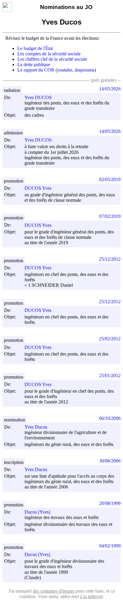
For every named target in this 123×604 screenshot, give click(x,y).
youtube (64, 69)
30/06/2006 (110, 460)
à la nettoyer (91, 596)
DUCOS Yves (37, 188)
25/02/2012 (110, 338)
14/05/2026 (110, 88)
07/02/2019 (110, 216)
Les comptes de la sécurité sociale (49, 53)
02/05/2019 (110, 179)
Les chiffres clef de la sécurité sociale (52, 59)
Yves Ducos (35, 427)
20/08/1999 (110, 503)
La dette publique (33, 64)
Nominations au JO (66, 7)
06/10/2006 (110, 418)
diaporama (84, 69)
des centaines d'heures (53, 591)
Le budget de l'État (35, 48)
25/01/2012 (110, 375)
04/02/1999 (110, 545)
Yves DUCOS (38, 97)
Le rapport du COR (35, 69)
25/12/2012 (110, 259)
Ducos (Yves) (37, 512)
